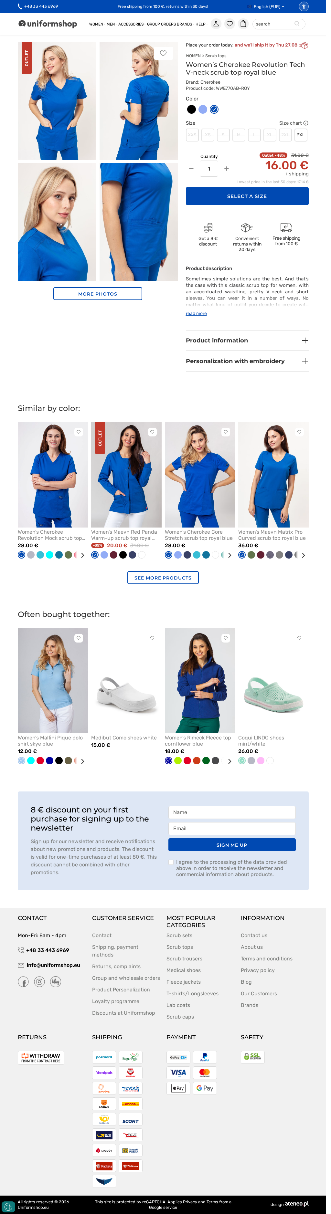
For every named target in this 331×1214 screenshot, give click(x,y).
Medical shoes (183, 970)
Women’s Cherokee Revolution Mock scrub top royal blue (50, 535)
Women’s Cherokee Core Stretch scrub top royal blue (199, 535)
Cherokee (210, 82)
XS (208, 135)
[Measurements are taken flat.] (306, 123)
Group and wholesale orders (126, 978)
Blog (246, 982)
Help (201, 24)
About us (252, 947)
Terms (212, 1201)
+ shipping (297, 174)
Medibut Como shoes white (124, 738)
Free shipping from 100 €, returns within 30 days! (163, 6)
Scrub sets (179, 935)
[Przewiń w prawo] (80, 555)
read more (196, 313)
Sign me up (232, 845)
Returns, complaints (116, 966)
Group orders (161, 24)
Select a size (247, 196)
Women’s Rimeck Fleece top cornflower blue (198, 741)
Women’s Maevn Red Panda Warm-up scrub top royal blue (124, 535)
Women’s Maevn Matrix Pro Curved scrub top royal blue (272, 535)
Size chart (290, 123)
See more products (163, 578)
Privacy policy (258, 970)
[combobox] (278, 24)
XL (269, 135)
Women (96, 24)
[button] (247, 340)
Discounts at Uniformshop (123, 1013)
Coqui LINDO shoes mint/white (261, 741)
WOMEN (193, 55)
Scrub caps (180, 1017)
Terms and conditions (267, 959)
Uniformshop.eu (33, 1207)
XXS (192, 135)
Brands (184, 24)
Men (111, 24)
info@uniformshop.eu (53, 965)
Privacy (190, 1201)
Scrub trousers (184, 959)
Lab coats (178, 1005)
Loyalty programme (115, 1001)
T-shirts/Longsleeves (192, 993)
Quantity (209, 156)
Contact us (254, 935)
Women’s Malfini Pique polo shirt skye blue (50, 741)
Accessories (131, 24)
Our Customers (259, 993)
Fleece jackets (183, 982)
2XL (285, 135)
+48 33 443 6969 (41, 6)
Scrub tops (216, 55)
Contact (102, 935)
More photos (97, 294)
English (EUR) (267, 6)
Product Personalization (121, 990)
